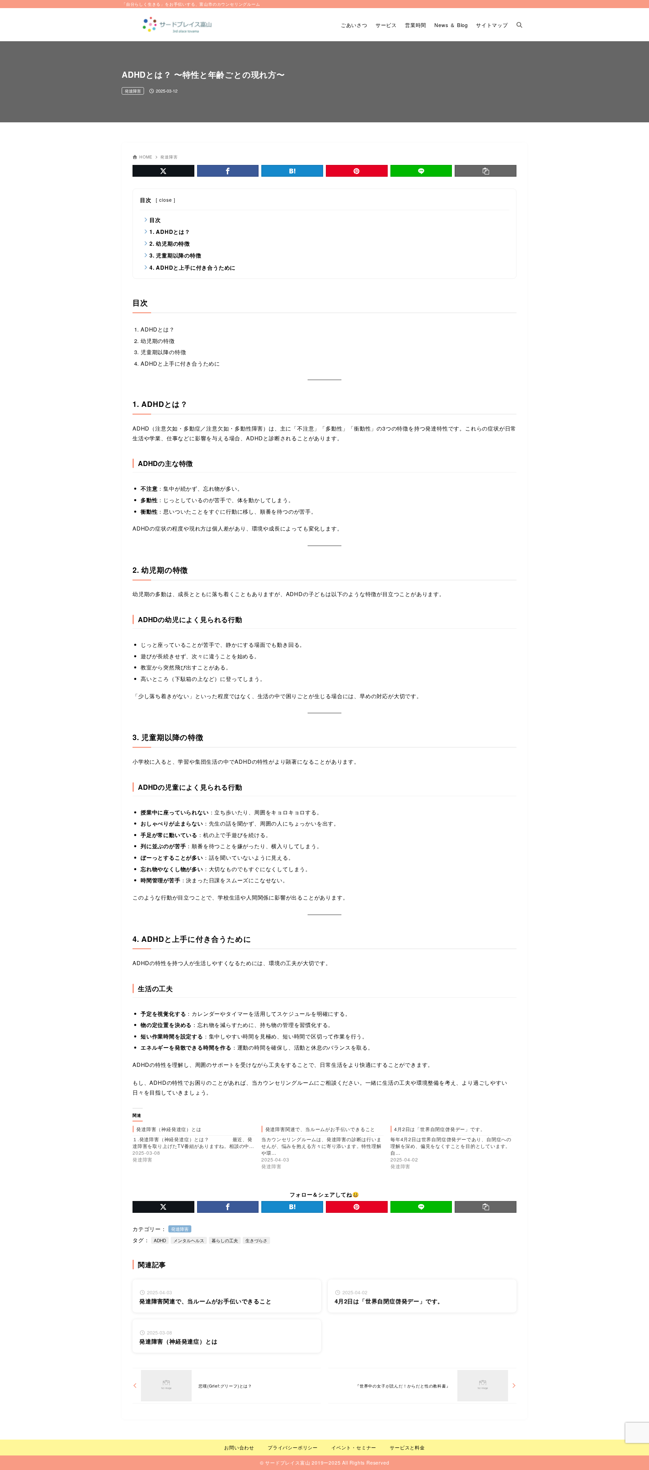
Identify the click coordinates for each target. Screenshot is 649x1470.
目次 (155, 220)
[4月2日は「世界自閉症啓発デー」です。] (454, 1147)
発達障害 (133, 91)
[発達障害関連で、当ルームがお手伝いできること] (325, 1147)
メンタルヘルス (188, 1240)
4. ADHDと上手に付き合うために (192, 267)
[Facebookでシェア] (228, 171)
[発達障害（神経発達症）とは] (197, 1144)
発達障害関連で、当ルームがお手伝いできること (320, 1129)
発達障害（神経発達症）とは (168, 1129)
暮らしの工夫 (225, 1240)
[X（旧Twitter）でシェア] (163, 171)
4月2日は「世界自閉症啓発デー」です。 (439, 1129)
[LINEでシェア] (421, 171)
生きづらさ (256, 1240)
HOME (145, 157)
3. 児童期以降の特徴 (175, 255)
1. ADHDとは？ (169, 232)
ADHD (160, 1240)
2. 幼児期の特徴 (169, 243)
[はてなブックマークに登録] (292, 171)
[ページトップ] (633, 1454)
